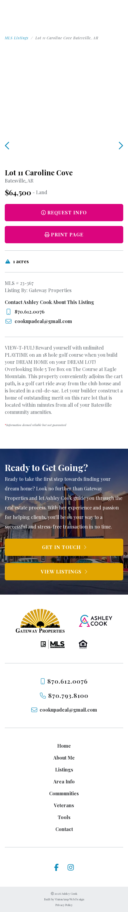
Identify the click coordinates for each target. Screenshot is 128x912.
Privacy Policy (64, 905)
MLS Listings (17, 37)
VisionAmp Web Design (69, 899)
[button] (64, 234)
